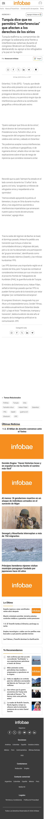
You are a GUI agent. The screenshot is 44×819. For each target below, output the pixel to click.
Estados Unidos (33, 744)
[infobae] (22, 3)
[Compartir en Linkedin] (24, 69)
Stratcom (6, 416)
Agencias (5, 14)
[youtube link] (24, 732)
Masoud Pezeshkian (10, 8)
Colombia (16, 744)
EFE (16, 416)
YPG (4, 412)
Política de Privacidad (31, 800)
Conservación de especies (28, 8)
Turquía (16, 403)
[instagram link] (19, 732)
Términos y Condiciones (13, 800)
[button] (3, 3)
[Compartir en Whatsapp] (8, 69)
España (23, 744)
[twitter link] (14, 732)
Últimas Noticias (34, 750)
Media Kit (22, 787)
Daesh (13, 412)
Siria (24, 403)
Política (5, 403)
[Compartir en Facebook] (13, 69)
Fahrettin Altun (8, 407)
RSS (22, 755)
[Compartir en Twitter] (18, 69)
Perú (12, 750)
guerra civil (24, 412)
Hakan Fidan (23, 407)
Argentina (8, 781)
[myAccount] (40, 3)
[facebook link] (9, 732)
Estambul (35, 407)
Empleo (26, 768)
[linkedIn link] (34, 732)
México (6, 750)
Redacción (18, 768)
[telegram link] (29, 732)
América (8, 744)
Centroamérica (21, 750)
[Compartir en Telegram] (29, 69)
